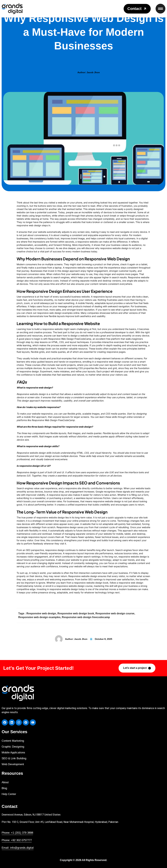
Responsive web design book (75, 613)
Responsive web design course (114, 613)
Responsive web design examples (39, 617)
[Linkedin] (12, 722)
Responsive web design (41, 613)
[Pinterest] (26, 722)
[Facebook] (5, 722)
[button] (137, 9)
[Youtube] (33, 722)
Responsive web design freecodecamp (86, 617)
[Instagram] (19, 722)
